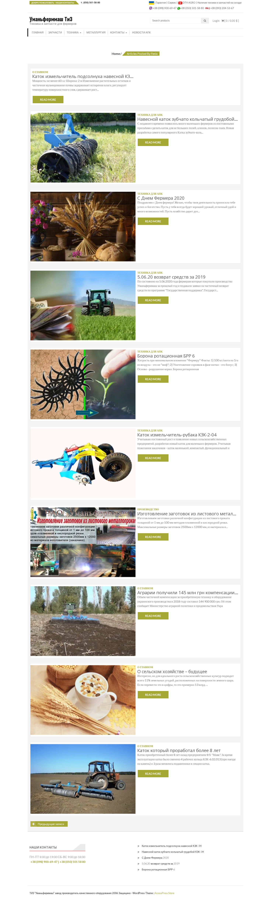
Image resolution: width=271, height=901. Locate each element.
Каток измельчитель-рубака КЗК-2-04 (177, 435)
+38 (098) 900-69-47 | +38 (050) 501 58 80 (57, 861)
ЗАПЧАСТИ (55, 32)
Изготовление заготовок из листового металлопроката (196, 514)
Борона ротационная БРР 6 (166, 356)
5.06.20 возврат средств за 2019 (171, 277)
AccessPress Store (164, 893)
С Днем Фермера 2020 (161, 198)
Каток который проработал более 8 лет (179, 750)
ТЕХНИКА (73, 32)
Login (216, 20)
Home (116, 53)
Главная (38, 32)
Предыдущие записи (51, 824)
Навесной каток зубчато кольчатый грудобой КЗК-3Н (193, 119)
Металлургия (95, 32)
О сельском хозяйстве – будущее (172, 671)
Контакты (117, 32)
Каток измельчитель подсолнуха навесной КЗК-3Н (86, 76)
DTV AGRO (189, 2)
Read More (48, 99)
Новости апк (141, 32)
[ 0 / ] (231, 20)
